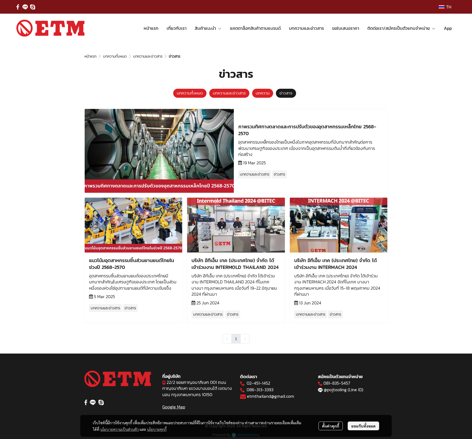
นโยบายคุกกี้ (157, 429)
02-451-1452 (258, 383)
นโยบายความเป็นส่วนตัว (119, 429)
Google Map (173, 407)
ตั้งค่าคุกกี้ (330, 425)
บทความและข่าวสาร (148, 56)
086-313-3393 (260, 389)
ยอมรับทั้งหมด (363, 425)
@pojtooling (335, 389)
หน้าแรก (90, 56)
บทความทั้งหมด (115, 56)
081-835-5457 (336, 383)
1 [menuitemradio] (236, 338)
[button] (445, 7)
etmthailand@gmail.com (270, 396)
